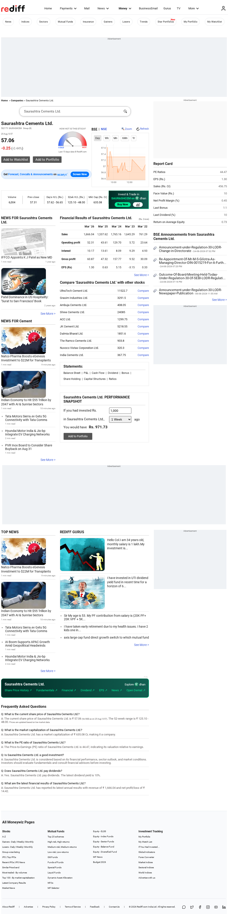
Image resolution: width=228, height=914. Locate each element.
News (101, 8)
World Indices (145, 872)
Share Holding (72, 379)
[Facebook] (200, 907)
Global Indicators (146, 852)
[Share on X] (192, 907)
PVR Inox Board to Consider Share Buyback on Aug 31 (28, 447)
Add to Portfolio (78, 436)
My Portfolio (190, 21)
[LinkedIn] (224, 907)
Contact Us (114, 906)
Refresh (144, 128)
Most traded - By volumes (14, 872)
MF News (97, 857)
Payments (66, 8)
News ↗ (117, 690)
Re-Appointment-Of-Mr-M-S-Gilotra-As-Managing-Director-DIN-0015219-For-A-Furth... (192, 262)
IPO (4, 857)
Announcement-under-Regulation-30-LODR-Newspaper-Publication (190, 292)
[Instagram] (208, 907)
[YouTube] (216, 907)
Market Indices (145, 862)
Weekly (20, 841)
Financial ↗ (69, 690)
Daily (13, 841)
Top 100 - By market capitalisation (18, 877)
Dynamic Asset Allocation (60, 877)
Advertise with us (146, 877)
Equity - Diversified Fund (105, 851)
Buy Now (122, 204)
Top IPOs (11, 857)
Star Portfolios (166, 21)
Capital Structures (95, 379)
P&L (86, 373)
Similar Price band (10, 867)
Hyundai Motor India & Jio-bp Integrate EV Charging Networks (27, 432)
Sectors (43, 21)
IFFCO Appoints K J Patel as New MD (26, 257)
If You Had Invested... (149, 846)
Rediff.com (142, 906)
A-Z (4, 836)
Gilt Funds (53, 857)
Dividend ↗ (88, 690)
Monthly (29, 841)
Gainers (108, 21)
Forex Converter (146, 857)
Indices (25, 21)
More (191, 8)
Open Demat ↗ (135, 690)
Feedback (95, 906)
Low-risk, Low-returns (58, 852)
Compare (143, 290)
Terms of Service (73, 906)
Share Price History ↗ (18, 690)
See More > (48, 313)
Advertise (28, 906)
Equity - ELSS (99, 831)
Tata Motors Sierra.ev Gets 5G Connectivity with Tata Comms (26, 418)
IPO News (20, 862)
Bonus (125, 373)
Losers (126, 21)
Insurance (88, 21)
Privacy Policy (48, 906)
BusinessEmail (148, 8)
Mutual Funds (65, 21)
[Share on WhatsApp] (184, 907)
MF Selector (53, 888)
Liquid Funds (54, 872)
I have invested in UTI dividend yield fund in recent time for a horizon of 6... (127, 582)
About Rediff (8, 906)
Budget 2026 (99, 862)
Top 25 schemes (56, 836)
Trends (144, 21)
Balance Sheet (71, 373)
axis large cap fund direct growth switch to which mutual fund (106, 637)
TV (178, 8)
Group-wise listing (11, 852)
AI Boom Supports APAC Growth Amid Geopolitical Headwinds (27, 643)
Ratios (112, 379)
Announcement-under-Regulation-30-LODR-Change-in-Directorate (190, 249)
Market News (8, 888)
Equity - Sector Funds (103, 841)
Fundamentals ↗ (46, 690)
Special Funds (54, 867)
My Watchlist (214, 21)
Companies (17, 100)
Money (123, 8)
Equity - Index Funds (103, 836)
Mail (87, 8)
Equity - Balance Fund (103, 846)
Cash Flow (98, 373)
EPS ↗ (103, 690)
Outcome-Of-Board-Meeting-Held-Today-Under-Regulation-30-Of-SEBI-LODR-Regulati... (192, 278)
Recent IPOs (8, 862)
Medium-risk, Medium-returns (62, 846)
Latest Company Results (14, 882)
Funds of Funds (55, 862)
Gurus (167, 8)
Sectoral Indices (146, 867)
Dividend (113, 373)
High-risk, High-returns (58, 841)
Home (48, 8)
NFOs (50, 882)
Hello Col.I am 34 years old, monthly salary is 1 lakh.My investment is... (126, 544)
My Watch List (145, 841)
